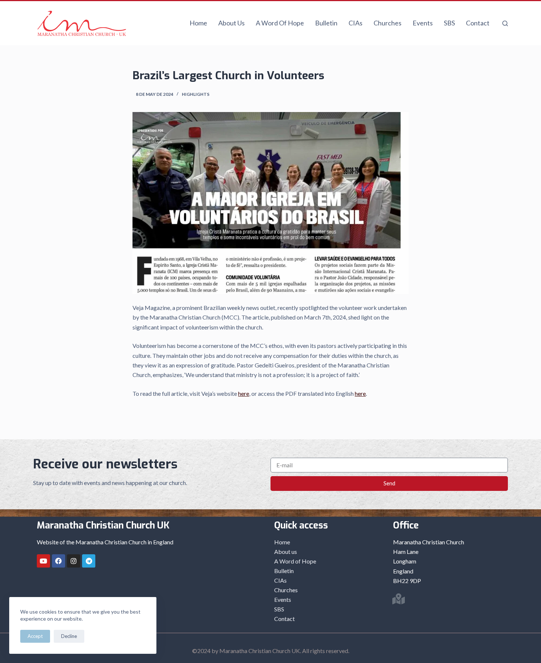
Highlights (195, 94)
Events (423, 23)
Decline (69, 636)
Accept (35, 636)
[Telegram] (88, 561)
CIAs (356, 23)
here (243, 393)
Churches (388, 23)
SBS (449, 23)
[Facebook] (58, 561)
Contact (477, 23)
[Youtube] (43, 561)
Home (198, 23)
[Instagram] (73, 561)
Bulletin (326, 23)
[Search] (505, 23)
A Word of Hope (280, 23)
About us (231, 23)
